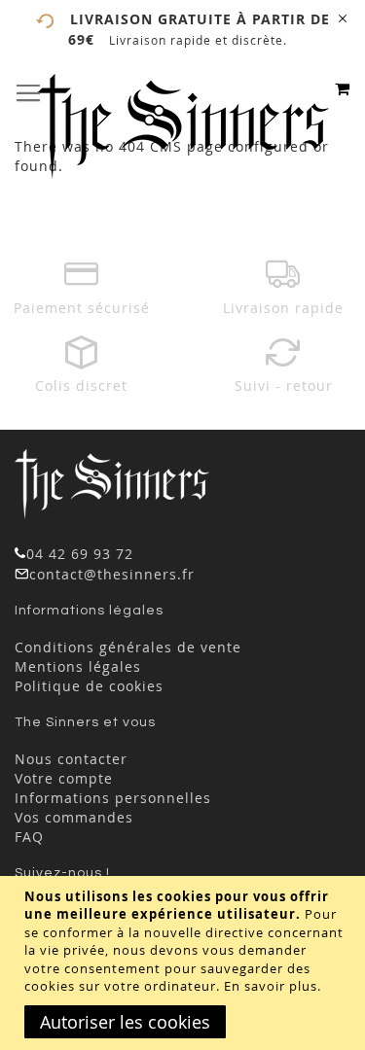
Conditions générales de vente (128, 647)
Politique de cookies (89, 686)
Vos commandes (74, 817)
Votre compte (64, 778)
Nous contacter (71, 759)
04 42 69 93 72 (79, 553)
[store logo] (183, 126)
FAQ (29, 836)
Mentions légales (78, 666)
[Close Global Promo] (341, 17)
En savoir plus (270, 986)
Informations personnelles (113, 797)
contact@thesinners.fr (112, 574)
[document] (185, 963)
